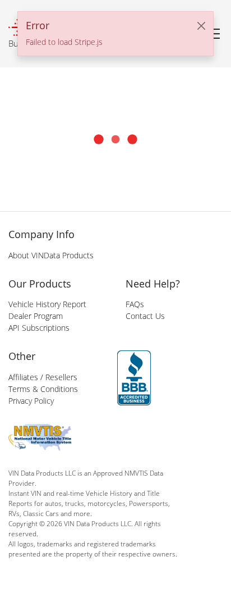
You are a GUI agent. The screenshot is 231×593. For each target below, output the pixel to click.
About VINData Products (51, 255)
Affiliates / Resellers (42, 377)
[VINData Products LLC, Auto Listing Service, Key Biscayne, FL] (134, 377)
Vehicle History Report (47, 304)
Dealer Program (35, 316)
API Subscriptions (39, 327)
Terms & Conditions (43, 389)
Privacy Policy (31, 400)
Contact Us (145, 316)
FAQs (135, 304)
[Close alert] (201, 25)
